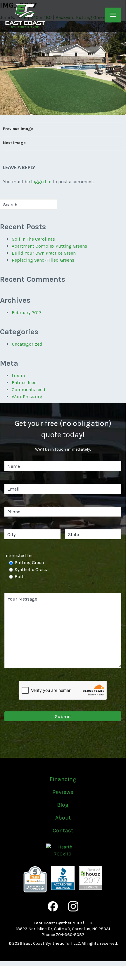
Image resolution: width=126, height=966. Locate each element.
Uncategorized (27, 344)
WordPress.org (27, 396)
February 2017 (27, 312)
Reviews (62, 792)
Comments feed (28, 389)
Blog (63, 805)
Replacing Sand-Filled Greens (43, 260)
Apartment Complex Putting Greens (49, 246)
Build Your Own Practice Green (44, 253)
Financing (63, 779)
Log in (18, 375)
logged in (41, 181)
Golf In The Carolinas (33, 239)
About (63, 817)
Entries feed (24, 382)
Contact (63, 830)
